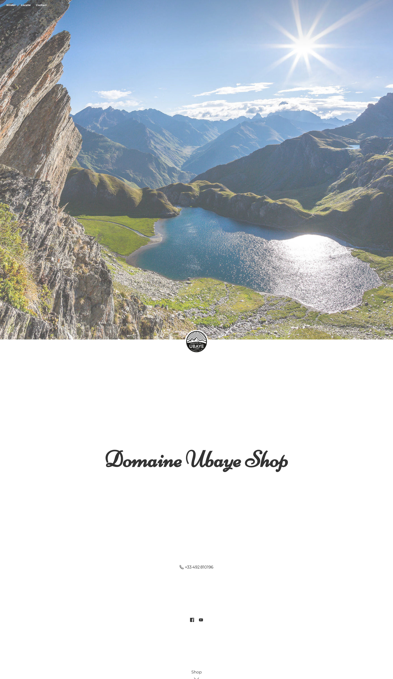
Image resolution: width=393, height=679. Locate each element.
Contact (41, 5)
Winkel (11, 5)
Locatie (26, 5)
